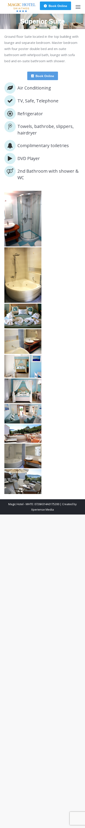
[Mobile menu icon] (78, 7)
